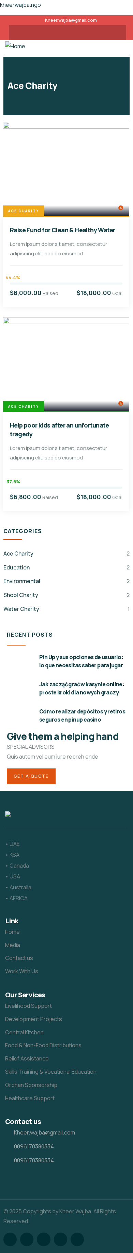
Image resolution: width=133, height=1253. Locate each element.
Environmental (21, 581)
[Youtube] (67, 32)
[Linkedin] (80, 32)
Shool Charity (20, 595)
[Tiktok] (94, 32)
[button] (122, 46)
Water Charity (21, 609)
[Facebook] (41, 32)
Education (16, 567)
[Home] (15, 46)
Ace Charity (23, 210)
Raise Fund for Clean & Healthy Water (62, 230)
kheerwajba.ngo (20, 4)
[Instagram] (54, 32)
